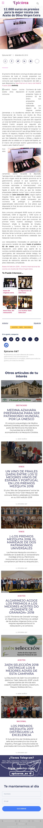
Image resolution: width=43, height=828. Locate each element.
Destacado (21, 405)
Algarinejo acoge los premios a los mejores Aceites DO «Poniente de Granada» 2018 (21, 606)
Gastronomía (9, 821)
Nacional (27, 327)
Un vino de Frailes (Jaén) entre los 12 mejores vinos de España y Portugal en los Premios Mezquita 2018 (21, 479)
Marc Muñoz (22, 439)
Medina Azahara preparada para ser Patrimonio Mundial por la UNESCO (22, 414)
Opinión (21, 824)
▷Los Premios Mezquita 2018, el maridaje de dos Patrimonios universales (21, 542)
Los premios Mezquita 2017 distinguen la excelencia (21, 730)
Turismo (24, 821)
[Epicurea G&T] (20, 3)
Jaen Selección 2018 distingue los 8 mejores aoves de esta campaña (21, 669)
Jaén (21, 327)
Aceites (15, 327)
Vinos (21, 467)
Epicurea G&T (22, 504)
